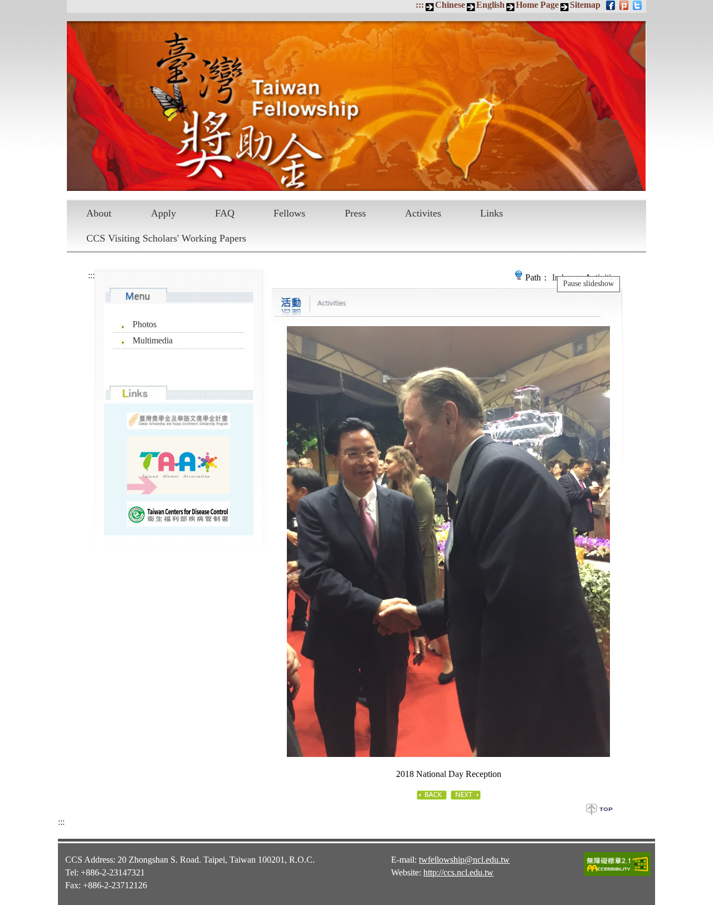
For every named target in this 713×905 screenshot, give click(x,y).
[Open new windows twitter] (638, 5)
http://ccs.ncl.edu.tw (458, 872)
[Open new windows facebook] (611, 5)
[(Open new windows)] (178, 465)
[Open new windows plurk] (624, 5)
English (490, 4)
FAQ (225, 213)
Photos (145, 324)
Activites (423, 213)
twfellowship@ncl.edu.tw (464, 859)
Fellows (289, 213)
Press (355, 213)
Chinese (450, 4)
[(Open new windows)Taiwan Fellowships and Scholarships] (178, 421)
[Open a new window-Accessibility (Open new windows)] (617, 874)
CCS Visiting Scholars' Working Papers (166, 238)
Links (491, 213)
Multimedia (153, 340)
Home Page (537, 4)
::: (420, 4)
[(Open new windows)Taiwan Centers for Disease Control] (178, 514)
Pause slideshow (588, 283)
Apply (163, 213)
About (98, 213)
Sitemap (585, 4)
